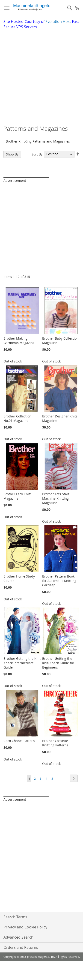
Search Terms (15, 916)
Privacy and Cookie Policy (25, 927)
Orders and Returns (20, 947)
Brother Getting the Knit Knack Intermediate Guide (22, 662)
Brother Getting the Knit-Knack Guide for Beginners (58, 662)
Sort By (37, 154)
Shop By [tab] (12, 154)
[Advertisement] (41, 73)
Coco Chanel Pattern (19, 741)
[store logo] (32, 7)
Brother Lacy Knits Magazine (17, 496)
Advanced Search (18, 937)
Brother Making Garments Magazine (19, 340)
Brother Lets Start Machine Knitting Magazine (55, 498)
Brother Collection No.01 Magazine (17, 418)
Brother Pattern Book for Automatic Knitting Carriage (59, 580)
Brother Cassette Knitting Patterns (55, 743)
